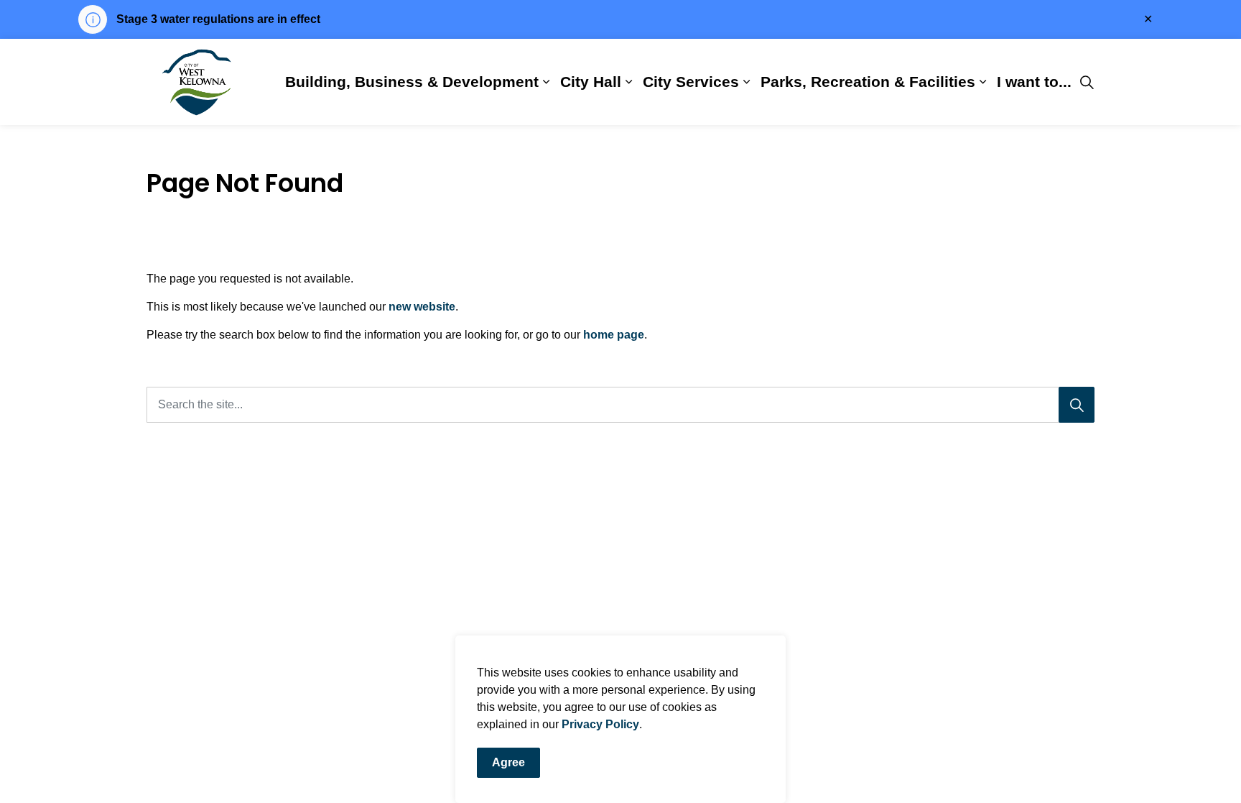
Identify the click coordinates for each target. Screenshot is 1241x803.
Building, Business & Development (412, 81)
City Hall (590, 81)
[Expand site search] (1086, 82)
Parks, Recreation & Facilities (868, 81)
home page (613, 335)
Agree (508, 762)
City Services (691, 81)
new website (422, 306)
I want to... (1034, 81)
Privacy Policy (600, 724)
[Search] (1076, 405)
